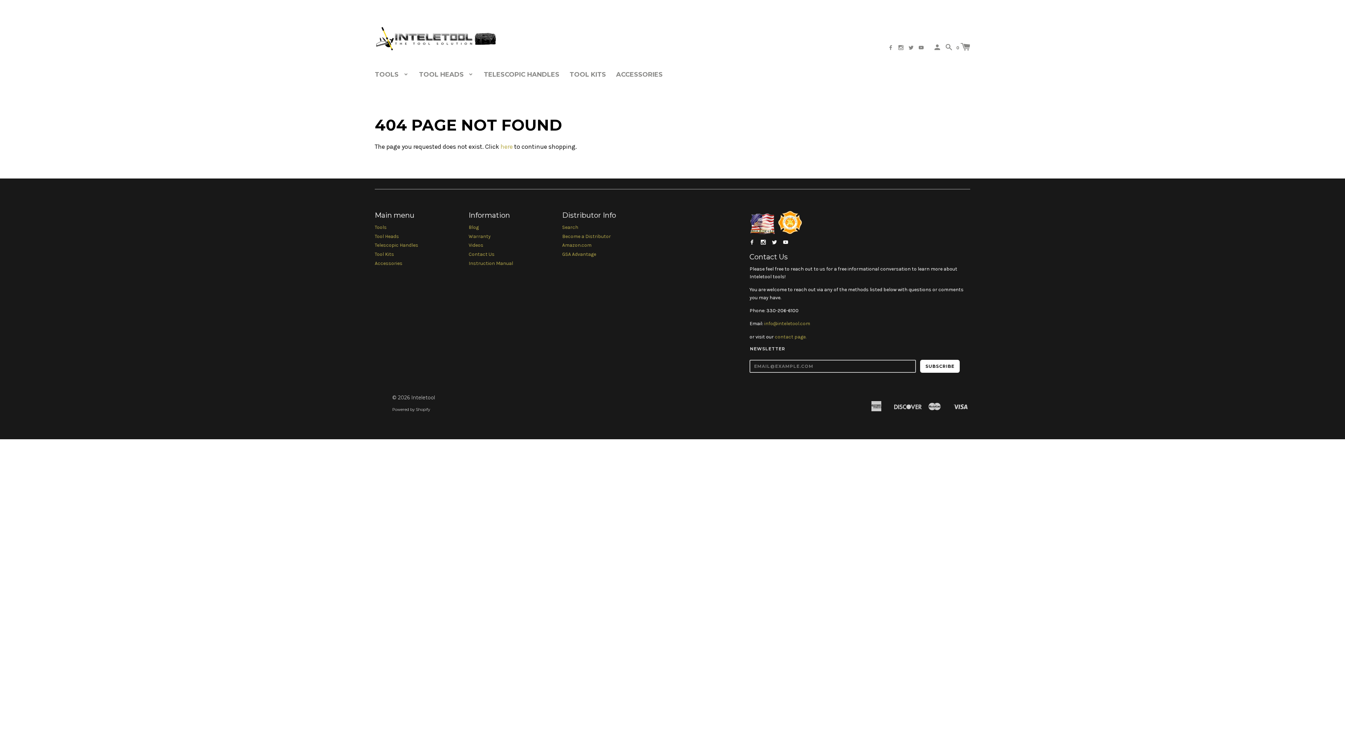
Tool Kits (588, 74)
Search (570, 227)
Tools (381, 227)
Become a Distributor (586, 236)
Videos (476, 245)
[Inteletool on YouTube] (921, 48)
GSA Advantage (579, 254)
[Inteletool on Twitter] (911, 48)
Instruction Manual (491, 263)
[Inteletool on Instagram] (900, 48)
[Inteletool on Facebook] (890, 48)
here (507, 146)
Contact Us (482, 254)
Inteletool (423, 397)
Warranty (480, 236)
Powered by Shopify (411, 409)
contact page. (790, 337)
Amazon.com (577, 245)
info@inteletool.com (787, 324)
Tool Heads (387, 236)
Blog (474, 227)
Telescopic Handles (521, 74)
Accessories (639, 74)
